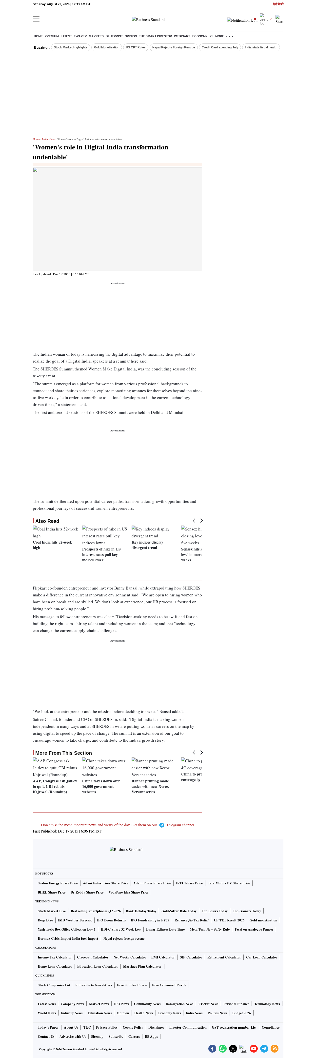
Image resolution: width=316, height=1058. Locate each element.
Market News (99, 1003)
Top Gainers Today (247, 911)
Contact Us (46, 1036)
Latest (66, 36)
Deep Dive (45, 920)
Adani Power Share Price (152, 883)
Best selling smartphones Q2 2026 (96, 911)
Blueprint (114, 36)
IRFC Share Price (189, 883)
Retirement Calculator (224, 957)
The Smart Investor (155, 36)
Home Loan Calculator (55, 966)
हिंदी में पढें (278, 4)
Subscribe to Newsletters (94, 985)
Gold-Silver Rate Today (179, 911)
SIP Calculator (191, 957)
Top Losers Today (215, 911)
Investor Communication (188, 1027)
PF (211, 36)
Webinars (182, 36)
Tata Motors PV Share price (229, 883)
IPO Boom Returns (111, 920)
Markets (96, 36)
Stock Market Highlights (70, 47)
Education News (100, 1013)
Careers (134, 1036)
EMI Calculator (163, 957)
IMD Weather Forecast (75, 920)
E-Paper (80, 36)
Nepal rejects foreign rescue (123, 938)
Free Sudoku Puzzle (132, 985)
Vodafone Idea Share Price (128, 892)
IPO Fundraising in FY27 (150, 920)
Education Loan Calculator (97, 966)
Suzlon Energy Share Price (58, 883)
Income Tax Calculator (55, 957)
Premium (52, 36)
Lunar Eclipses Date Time (165, 929)
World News (47, 1013)
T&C (87, 1027)
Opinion (131, 36)
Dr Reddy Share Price (87, 892)
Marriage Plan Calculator (142, 966)
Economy (200, 36)
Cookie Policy (133, 1027)
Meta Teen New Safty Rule (210, 929)
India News (48, 139)
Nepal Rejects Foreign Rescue (173, 47)
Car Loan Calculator (261, 957)
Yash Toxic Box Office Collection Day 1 (67, 929)
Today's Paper (48, 1027)
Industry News (71, 1013)
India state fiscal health (261, 47)
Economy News (169, 1013)
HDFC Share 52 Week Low (121, 929)
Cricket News (208, 1003)
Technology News (267, 1003)
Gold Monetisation (106, 47)
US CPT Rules (136, 47)
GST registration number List (234, 1027)
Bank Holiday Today (141, 911)
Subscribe (116, 1036)
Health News (143, 1013)
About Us (71, 1027)
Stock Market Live (52, 911)
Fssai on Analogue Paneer (254, 929)
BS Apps (151, 1036)
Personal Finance (236, 1003)
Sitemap (97, 1036)
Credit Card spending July (220, 47)
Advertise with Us (72, 1036)
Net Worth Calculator (130, 957)
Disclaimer (156, 1027)
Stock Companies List (54, 985)
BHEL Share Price (51, 892)
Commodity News (147, 1003)
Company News (72, 1003)
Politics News (217, 1013)
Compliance (270, 1027)
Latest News (47, 1003)
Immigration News (179, 1003)
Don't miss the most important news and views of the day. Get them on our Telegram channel (117, 824)
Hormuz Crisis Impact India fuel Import (68, 938)
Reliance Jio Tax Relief (192, 920)
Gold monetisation (263, 920)
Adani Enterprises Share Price (105, 883)
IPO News (121, 1003)
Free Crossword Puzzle (169, 985)
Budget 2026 (241, 1013)
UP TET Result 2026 (229, 920)
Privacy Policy (107, 1027)
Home (38, 36)
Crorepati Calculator (92, 957)
